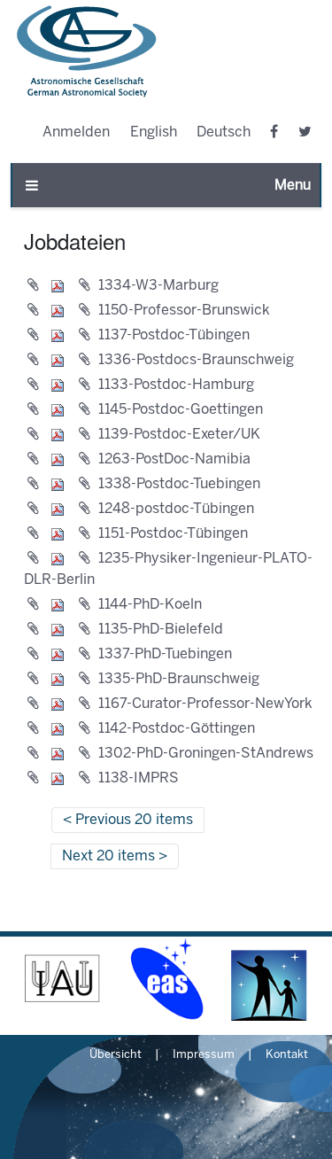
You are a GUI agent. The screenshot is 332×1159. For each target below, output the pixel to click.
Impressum (204, 1055)
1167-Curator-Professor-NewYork (205, 704)
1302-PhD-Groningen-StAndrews (205, 753)
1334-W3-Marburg (158, 285)
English (153, 132)
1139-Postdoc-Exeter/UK (179, 434)
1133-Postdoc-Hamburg (176, 385)
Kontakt (287, 1055)
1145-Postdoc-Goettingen (180, 409)
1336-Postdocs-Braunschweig (196, 360)
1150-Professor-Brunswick (184, 310)
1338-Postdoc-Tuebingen (179, 484)
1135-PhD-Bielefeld (160, 629)
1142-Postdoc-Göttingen (176, 728)
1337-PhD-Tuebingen (165, 654)
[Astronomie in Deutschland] (269, 979)
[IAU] (62, 979)
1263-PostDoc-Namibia (174, 459)
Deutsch (224, 132)
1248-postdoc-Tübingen (176, 509)
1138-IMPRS (138, 778)
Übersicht (115, 1055)
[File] (49, 285)
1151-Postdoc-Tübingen (173, 534)
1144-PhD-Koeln (150, 604)
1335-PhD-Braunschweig (178, 679)
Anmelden (76, 132)
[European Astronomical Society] (166, 979)
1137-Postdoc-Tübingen (174, 335)
